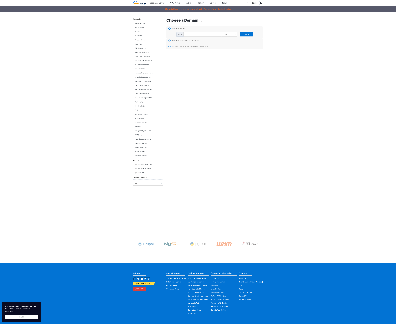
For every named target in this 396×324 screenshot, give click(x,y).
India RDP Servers (141, 155)
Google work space (141, 147)
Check (246, 34)
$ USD (254, 3)
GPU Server (138, 135)
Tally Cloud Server (218, 282)
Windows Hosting (217, 292)
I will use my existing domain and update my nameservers (190, 46)
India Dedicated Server (196, 289)
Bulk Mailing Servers (141, 114)
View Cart (140, 173)
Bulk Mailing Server (173, 282)
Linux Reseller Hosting (142, 93)
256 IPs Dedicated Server (176, 278)
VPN (136, 110)
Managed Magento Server (143, 131)
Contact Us (243, 296)
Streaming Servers (141, 122)
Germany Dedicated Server (144, 60)
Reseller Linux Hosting (219, 306)
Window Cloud (216, 285)
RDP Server (192, 306)
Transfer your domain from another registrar (185, 40)
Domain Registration (218, 310)
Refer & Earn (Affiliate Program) (251, 282)
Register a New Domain (145, 164)
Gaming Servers (140, 118)
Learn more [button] (9, 312)
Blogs (241, 289)
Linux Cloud (138, 44)
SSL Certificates (140, 106)
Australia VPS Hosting (219, 303)
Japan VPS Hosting (141, 143)
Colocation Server (195, 310)
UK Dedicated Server (142, 65)
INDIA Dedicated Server (142, 56)
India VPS (138, 126)
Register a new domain (179, 28)
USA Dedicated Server (142, 52)
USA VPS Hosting (140, 23)
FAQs (240, 285)
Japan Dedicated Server (143, 139)
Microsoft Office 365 (141, 151)
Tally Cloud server (140, 48)
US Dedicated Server (196, 282)
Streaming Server (173, 289)
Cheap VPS (138, 36)
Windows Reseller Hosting (143, 89)
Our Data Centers (245, 292)
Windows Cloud (140, 40)
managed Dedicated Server (144, 73)
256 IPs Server (139, 69)
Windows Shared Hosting (143, 81)
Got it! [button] (21, 317)
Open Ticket (139, 289)
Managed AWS (193, 303)
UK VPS (137, 31)
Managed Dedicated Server (198, 299)
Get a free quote (245, 299)
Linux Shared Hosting (142, 85)
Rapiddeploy (139, 102)
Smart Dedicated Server (143, 77)
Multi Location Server (196, 292)
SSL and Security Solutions (143, 98)
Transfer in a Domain (144, 168)
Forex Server (192, 313)
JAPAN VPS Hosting (218, 296)
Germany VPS (139, 27)
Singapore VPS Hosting (220, 299)
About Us (242, 278)
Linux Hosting (216, 289)
